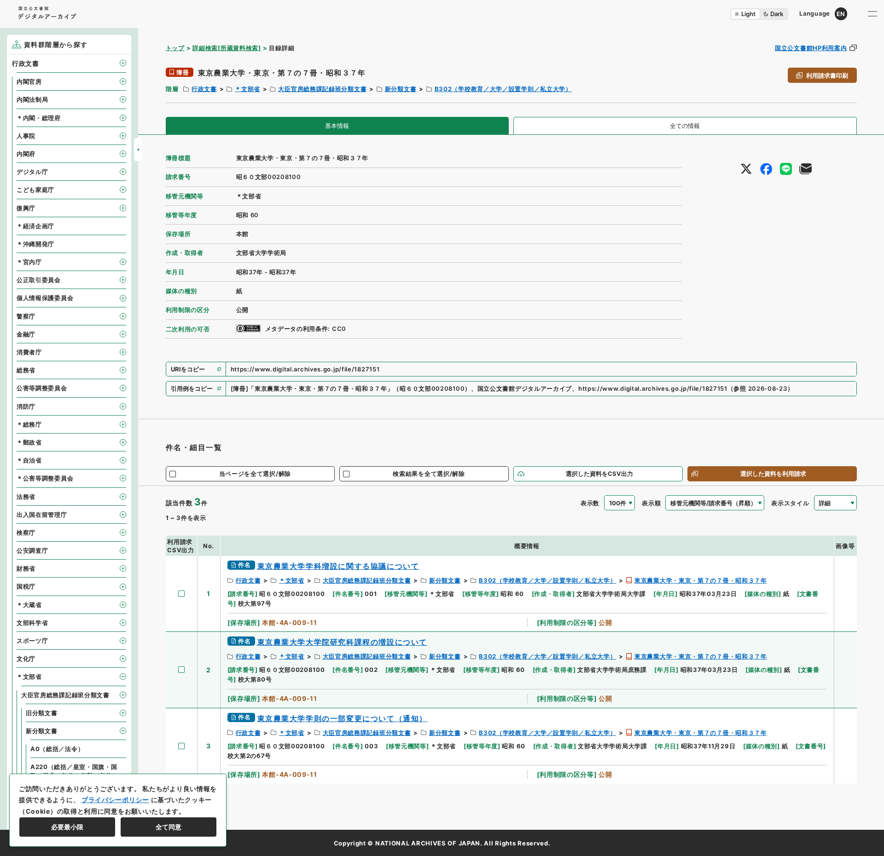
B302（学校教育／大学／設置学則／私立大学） (503, 89)
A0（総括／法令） (57, 748)
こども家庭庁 (35, 189)
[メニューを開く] (872, 14)
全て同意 (168, 827)
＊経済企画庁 (35, 226)
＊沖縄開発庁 (35, 244)
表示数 (590, 503)
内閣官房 (29, 81)
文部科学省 (32, 622)
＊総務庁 (29, 424)
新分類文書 (401, 89)
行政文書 (204, 89)
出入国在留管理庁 (42, 514)
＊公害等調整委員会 (45, 478)
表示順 (651, 503)
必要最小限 (67, 827)
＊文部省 (247, 89)
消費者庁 (29, 352)
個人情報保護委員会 (45, 297)
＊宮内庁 (29, 262)
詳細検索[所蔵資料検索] (226, 48)
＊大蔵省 (29, 604)
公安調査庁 (32, 550)
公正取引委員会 (39, 279)
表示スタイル (790, 503)
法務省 (26, 496)
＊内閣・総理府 (39, 117)
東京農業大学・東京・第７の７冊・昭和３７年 (700, 580)
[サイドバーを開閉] (138, 149)
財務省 (26, 568)
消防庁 (26, 406)
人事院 (26, 135)
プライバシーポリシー (115, 800)
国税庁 (26, 586)
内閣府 (26, 153)
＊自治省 (29, 460)
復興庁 (26, 208)
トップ (175, 48)
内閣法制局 (32, 99)
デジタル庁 (32, 171)
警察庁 (26, 316)
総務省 (26, 370)
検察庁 (26, 532)
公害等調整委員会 (42, 388)
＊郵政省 (29, 442)
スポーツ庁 (32, 640)
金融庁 (26, 334)
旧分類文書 (42, 713)
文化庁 (26, 658)
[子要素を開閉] (123, 63)
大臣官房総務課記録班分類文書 (322, 89)
